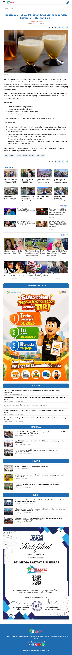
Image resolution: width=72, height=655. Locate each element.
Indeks (36, 638)
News (40, 21)
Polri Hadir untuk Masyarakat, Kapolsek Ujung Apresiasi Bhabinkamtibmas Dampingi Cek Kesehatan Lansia (60, 198)
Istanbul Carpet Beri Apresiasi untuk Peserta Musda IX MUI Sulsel (44, 181)
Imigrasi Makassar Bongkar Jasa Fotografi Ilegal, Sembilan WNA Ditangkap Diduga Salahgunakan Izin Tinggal (40, 510)
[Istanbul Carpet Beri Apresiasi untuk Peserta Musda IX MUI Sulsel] (44, 173)
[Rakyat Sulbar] (10, 2)
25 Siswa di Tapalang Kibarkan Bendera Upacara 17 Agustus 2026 (26, 405)
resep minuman (28, 155)
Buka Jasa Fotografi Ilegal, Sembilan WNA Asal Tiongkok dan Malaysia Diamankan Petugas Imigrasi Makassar (39, 519)
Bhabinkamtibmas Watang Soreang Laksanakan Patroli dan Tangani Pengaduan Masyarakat (10, 181)
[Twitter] (32, 644)
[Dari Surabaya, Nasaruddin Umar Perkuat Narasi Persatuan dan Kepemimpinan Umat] (8, 452)
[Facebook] (29, 644)
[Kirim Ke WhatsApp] (66, 27)
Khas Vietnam (9, 155)
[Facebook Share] (55, 27)
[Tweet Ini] (59, 27)
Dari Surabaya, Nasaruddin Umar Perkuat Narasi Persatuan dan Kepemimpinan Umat (36, 451)
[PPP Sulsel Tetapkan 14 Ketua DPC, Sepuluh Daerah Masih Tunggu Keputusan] (8, 486)
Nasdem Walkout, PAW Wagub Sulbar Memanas (31, 466)
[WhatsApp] (43, 644)
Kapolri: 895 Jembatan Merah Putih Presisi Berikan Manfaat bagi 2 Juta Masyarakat (39, 442)
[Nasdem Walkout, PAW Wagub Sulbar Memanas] (8, 468)
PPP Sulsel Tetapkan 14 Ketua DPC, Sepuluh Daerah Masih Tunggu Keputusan (37, 485)
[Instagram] (36, 644)
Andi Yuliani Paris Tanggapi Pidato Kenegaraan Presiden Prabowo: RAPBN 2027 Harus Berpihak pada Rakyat (40, 432)
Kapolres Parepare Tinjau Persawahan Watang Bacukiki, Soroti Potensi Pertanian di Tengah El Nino (36, 418)
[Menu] (4, 2)
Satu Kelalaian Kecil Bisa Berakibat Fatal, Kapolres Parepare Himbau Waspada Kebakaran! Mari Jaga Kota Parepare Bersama (28, 198)
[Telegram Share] (63, 27)
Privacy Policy (44, 636)
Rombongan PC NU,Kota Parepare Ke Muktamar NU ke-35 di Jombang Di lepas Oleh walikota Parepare (11, 198)
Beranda (8, 636)
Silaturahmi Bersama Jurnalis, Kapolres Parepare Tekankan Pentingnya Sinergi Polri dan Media (34, 411)
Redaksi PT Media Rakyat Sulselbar (25, 636)
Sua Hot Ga (40, 155)
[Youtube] (39, 644)
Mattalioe (33, 21)
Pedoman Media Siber (58, 636)
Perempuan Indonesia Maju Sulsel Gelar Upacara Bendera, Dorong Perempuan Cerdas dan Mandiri (35, 398)
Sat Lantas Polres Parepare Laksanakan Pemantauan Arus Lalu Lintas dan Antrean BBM (43, 198)
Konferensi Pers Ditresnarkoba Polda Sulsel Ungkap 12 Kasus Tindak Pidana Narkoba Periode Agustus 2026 (41, 500)
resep (19, 155)
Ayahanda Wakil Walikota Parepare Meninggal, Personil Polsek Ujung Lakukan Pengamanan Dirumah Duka (61, 181)
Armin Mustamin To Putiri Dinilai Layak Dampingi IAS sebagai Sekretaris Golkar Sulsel (39, 476)
